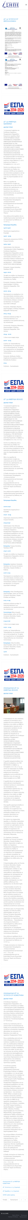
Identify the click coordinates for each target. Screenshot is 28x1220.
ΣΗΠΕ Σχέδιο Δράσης (9, 1195)
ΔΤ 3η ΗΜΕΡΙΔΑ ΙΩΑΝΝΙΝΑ (10, 123)
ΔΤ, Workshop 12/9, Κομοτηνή (11, 1187)
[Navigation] (26, 4)
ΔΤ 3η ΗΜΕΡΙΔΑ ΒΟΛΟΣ (13, 399)
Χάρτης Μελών (15, 1215)
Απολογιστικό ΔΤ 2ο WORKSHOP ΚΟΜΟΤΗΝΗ (14, 994)
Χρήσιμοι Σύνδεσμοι (13, 1216)
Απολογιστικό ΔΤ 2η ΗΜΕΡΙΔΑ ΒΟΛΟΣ (11, 689)
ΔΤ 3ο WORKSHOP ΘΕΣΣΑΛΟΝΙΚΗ (11, 20)
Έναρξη (5, 1199)
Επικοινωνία (24, 1215)
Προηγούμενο (14, 1199)
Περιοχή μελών (23, 1216)
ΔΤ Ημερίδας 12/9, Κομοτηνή (11, 1191)
